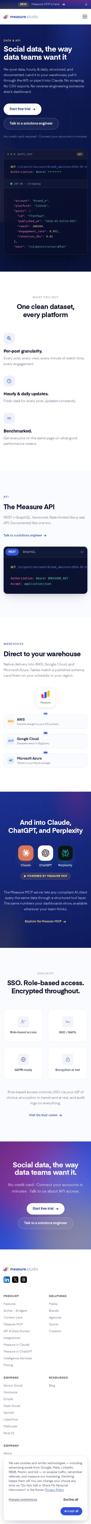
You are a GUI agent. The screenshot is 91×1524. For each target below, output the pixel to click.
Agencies (55, 1317)
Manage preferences (23, 1499)
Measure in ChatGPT (18, 1351)
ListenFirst (11, 1419)
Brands (54, 1310)
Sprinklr (9, 1412)
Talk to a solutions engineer (31, 123)
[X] (15, 1279)
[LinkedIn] (7, 1279)
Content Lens (13, 1317)
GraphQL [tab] (29, 551)
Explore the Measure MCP (43, 921)
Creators (55, 1331)
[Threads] (24, 1279)
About (8, 1453)
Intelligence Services (18, 1358)
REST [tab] (12, 551)
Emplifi (8, 1399)
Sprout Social (13, 1385)
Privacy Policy (54, 1490)
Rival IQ (9, 1433)
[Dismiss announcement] (86, 4)
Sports (53, 1324)
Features (10, 1304)
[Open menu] (85, 16)
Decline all (70, 1499)
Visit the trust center (43, 1115)
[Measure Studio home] (21, 16)
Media (53, 1304)
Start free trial (20, 109)
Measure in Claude (16, 1344)
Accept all (71, 1511)
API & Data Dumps (17, 1331)
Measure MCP (13, 1324)
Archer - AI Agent (15, 1310)
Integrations (12, 1338)
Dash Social (12, 1406)
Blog (52, 1385)
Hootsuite (10, 1392)
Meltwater (11, 1426)
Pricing (8, 1365)
